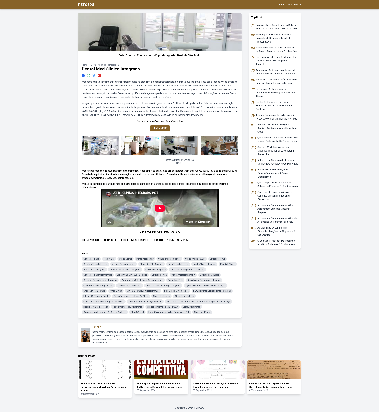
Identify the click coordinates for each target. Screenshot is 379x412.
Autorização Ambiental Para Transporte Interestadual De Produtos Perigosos (276, 72)
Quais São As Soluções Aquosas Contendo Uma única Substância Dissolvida (274, 196)
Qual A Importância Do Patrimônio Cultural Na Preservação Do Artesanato (277, 184)
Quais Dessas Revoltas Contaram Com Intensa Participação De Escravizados (277, 139)
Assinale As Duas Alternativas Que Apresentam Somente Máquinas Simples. (275, 209)
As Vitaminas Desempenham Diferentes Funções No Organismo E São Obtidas (276, 231)
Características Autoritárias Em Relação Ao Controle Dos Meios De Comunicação (277, 27)
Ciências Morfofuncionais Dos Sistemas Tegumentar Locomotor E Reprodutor (275, 151)
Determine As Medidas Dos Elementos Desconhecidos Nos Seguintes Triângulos (276, 61)
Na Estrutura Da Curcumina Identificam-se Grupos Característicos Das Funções (276, 49)
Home (84, 65)
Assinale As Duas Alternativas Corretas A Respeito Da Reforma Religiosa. (277, 220)
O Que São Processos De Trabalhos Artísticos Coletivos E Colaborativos (276, 242)
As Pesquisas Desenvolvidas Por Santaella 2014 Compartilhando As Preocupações (273, 38)
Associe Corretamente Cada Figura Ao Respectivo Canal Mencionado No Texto (276, 117)
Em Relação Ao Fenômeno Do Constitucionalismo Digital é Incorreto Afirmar (275, 93)
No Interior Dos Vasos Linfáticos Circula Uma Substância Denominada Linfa (276, 81)
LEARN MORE (160, 128)
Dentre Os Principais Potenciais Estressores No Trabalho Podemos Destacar (274, 106)
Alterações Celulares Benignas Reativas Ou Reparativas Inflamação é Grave (277, 128)
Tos (290, 4)
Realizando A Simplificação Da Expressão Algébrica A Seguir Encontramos (273, 173)
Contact (282, 4)
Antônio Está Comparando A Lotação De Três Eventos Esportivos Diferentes (277, 162)
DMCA (297, 4)
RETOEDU (86, 5)
